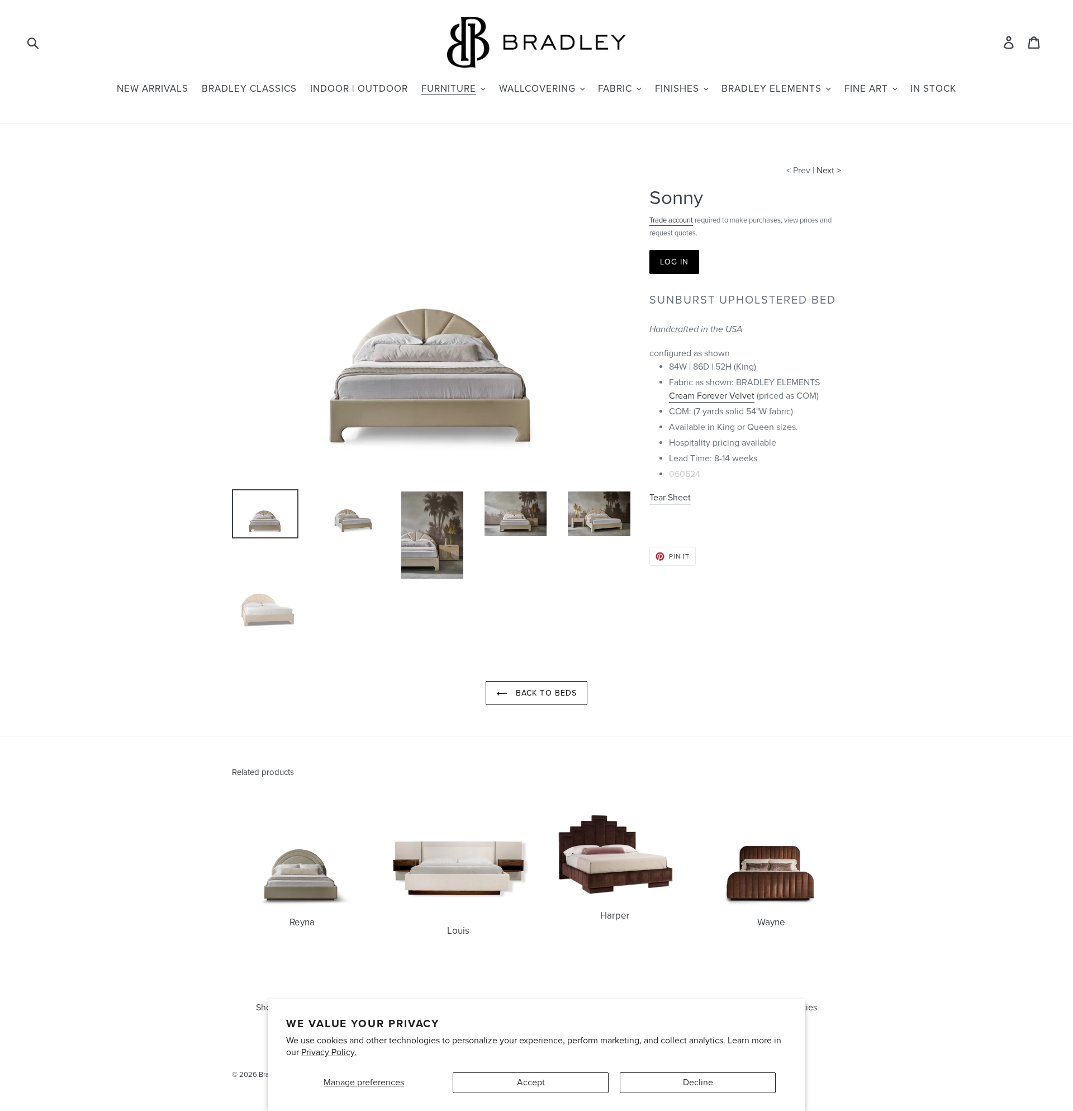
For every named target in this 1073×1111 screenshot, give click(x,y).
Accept (531, 1082)
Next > (828, 170)
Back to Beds (545, 693)
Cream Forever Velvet (711, 395)
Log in (674, 262)
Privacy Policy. (329, 1052)
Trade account (671, 220)
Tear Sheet (670, 497)
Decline (698, 1082)
